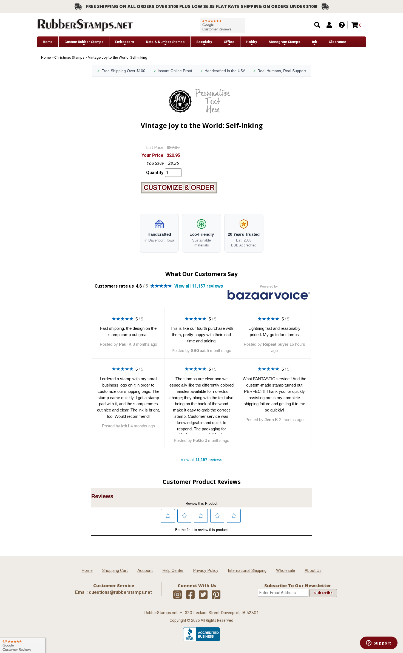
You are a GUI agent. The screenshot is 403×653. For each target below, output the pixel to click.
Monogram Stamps (284, 42)
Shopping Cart (115, 570)
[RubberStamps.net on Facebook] (190, 595)
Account (145, 570)
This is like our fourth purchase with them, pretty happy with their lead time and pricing (201, 334)
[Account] (329, 25)
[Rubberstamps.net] (85, 25)
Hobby (251, 42)
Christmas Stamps (69, 57)
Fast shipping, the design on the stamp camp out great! (128, 331)
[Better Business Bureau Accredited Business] (201, 639)
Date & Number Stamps (165, 42)
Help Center (173, 570)
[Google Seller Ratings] (222, 25)
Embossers (124, 42)
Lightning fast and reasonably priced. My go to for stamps (274, 331)
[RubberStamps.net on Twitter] (203, 595)
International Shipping (247, 570)
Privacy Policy (205, 570)
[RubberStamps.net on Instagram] (177, 595)
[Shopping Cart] (354, 25)
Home (48, 42)
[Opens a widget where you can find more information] (379, 643)
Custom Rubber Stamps (83, 42)
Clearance (337, 42)
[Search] (317, 25)
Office (229, 42)
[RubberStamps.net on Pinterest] (216, 595)
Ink (314, 42)
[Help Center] (342, 25)
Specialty (204, 42)
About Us (313, 570)
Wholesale (285, 570)
